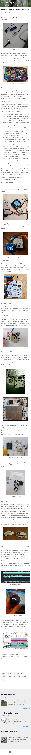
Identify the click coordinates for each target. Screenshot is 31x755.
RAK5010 (3, 20)
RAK (14, 676)
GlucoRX (16, 673)
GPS (22, 673)
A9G (18, 55)
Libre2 (9, 676)
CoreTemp (9, 673)
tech (19, 676)
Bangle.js (14, 567)
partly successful (15, 504)
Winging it (9, 3)
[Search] (29, 3)
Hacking (4, 676)
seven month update (8, 694)
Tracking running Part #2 (9, 713)
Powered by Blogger (16, 752)
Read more (26, 708)
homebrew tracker (18, 18)
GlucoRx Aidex (16, 508)
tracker (24, 676)
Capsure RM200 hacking (9, 731)
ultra (3, 679)
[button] (29, 10)
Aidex (3, 673)
